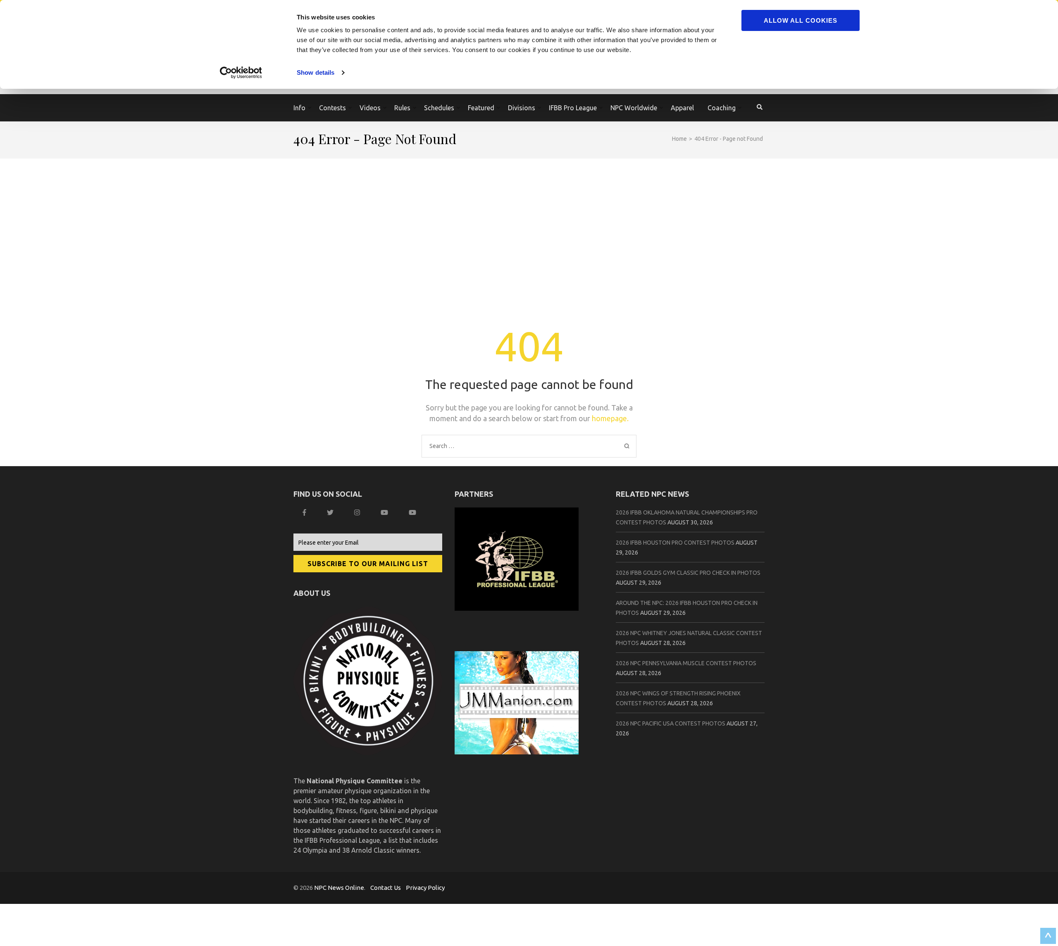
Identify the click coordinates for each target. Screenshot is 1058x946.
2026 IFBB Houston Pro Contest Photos (675, 542)
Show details (315, 72)
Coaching (722, 107)
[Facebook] (305, 512)
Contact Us (385, 887)
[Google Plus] (385, 512)
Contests (332, 107)
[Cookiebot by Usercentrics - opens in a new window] (242, 72)
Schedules (439, 107)
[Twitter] (331, 512)
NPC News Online (339, 887)
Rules (402, 107)
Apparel (682, 107)
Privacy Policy (425, 887)
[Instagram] (358, 512)
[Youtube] (413, 512)
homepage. (610, 418)
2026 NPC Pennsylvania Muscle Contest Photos (686, 663)
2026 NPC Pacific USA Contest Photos (670, 723)
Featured (481, 107)
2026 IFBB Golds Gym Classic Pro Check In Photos (688, 572)
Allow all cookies (800, 20)
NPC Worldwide (633, 107)
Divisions (521, 107)
